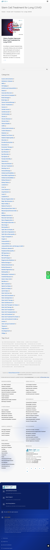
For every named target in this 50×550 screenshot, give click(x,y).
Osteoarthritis (5, 241)
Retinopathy (5, 272)
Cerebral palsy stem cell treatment (34, 343)
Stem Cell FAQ (4, 453)
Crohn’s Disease (6, 130)
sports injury (5, 290)
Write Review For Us (6, 466)
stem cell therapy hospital (38, 359)
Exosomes (4, 144)
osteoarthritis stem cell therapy (21, 349)
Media (3, 456)
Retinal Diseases (6, 267)
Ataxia (3, 90)
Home (3, 11)
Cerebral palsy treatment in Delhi (37, 345)
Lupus (3, 194)
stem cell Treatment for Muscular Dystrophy (10, 364)
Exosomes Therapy (7, 147)
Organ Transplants (7, 236)
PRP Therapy (5, 255)
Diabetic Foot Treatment (7, 413)
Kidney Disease (6, 180)
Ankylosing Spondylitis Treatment (33, 419)
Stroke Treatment (5, 395)
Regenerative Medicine (8, 260)
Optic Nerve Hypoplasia (8, 232)
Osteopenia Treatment (31, 408)
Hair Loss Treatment (6, 431)
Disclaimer (4, 468)
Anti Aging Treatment (6, 429)
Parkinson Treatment (6, 386)
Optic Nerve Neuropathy (8, 234)
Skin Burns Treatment (6, 411)
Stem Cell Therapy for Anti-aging (26, 357)
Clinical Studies (6, 123)
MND (3, 213)
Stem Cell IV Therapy (7, 300)
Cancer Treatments (7, 104)
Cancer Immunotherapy (8, 102)
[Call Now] (48, 273)
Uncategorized (6, 330)
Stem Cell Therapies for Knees (10, 305)
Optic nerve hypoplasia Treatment (33, 439)
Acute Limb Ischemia (7, 78)
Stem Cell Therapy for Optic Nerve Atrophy (10, 359)
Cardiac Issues (5, 109)
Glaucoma (4, 161)
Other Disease (6, 406)
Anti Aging (4, 86)
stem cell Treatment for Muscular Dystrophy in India (30, 364)
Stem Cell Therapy (7, 307)
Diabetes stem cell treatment (7, 347)
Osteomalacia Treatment (31, 406)
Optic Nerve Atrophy (7, 229)
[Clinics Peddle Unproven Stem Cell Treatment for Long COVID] (13, 27)
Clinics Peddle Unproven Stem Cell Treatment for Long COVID (11, 40)
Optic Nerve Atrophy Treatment (32, 429)
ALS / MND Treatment (6, 384)
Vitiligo (3, 333)
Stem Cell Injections (7, 298)
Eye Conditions (6, 149)
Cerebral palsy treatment (24, 345)
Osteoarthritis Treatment (31, 402)
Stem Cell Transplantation (9, 312)
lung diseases (5, 192)
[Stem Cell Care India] (33, 450)
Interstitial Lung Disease (8, 175)
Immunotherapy (6, 170)
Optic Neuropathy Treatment (32, 437)
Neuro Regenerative (7, 220)
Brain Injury (4, 100)
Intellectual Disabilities (8, 173)
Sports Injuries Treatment (31, 417)
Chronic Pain (5, 121)
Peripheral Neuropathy (8, 250)
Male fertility (5, 203)
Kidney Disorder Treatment (31, 386)
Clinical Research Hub (13, 372)
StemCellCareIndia (5, 355)
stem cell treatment (7, 314)
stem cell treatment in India (9, 319)
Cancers (4, 107)
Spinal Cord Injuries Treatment (32, 415)
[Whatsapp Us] (48, 277)
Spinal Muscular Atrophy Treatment (9, 399)
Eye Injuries (5, 156)
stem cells (40, 355)
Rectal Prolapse (6, 257)
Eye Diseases (5, 151)
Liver (3, 187)
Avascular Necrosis (7, 93)
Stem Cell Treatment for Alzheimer (9, 392)
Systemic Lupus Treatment (31, 413)
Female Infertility (6, 158)
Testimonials (4, 451)
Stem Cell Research (7, 302)
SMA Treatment (6, 283)
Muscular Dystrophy (7, 217)
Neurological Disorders (8, 222)
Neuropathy (5, 227)
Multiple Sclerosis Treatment (8, 394)
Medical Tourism (6, 206)
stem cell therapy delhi (14, 357)
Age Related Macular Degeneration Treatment (36, 431)
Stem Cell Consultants (7, 295)
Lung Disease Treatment (31, 392)
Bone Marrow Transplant (7, 447)
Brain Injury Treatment (6, 401)
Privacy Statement (5, 443)
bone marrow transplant (8, 95)
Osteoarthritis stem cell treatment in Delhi (10, 351)
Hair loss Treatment (7, 166)
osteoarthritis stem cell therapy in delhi (12, 246)
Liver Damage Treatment (31, 384)
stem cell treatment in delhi (7, 366)
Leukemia (4, 184)
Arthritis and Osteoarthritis (9, 88)
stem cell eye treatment (32, 355)
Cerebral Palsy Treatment (7, 388)
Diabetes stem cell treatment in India (21, 347)
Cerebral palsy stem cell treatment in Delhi (10, 345)
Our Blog (3, 449)
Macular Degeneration (8, 199)
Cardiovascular (6, 111)
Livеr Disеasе (5, 189)
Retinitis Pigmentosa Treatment (32, 440)
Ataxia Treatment (5, 397)
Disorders (4, 140)
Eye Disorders (5, 154)
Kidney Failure (5, 182)
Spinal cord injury (15, 353)
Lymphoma (5, 196)
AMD (3, 83)
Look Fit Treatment (6, 433)
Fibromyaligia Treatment (31, 404)
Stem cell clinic (13, 355)
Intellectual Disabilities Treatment (9, 419)
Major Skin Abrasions (7, 201)
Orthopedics (29, 399)
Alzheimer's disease (7, 81)
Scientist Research (7, 276)
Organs (3, 239)
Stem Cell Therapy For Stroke (25, 359)
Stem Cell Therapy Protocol (7, 460)
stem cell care (42, 353)
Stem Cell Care (6, 293)
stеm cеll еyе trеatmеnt (8, 323)
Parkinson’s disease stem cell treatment (35, 351)
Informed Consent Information (8, 464)
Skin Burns (4, 281)
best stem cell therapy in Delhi (8, 343)
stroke (3, 321)
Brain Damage (5, 97)
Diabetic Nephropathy (7, 137)
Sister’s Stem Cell (6, 279)
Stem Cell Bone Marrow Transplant (31, 353)
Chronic (4, 116)
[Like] (5, 60)
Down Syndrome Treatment (7, 417)
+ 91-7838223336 (35, 461)
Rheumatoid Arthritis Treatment (32, 411)
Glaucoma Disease (7, 163)
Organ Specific (30, 381)
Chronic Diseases (6, 118)
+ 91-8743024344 (37, 459)
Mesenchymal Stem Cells (8, 208)
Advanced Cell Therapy (6, 458)
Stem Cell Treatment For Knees (10, 316)
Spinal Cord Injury (6, 286)
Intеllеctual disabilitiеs (8, 177)
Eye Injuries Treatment (31, 435)
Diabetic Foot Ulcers (7, 135)
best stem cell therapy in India (20, 343)
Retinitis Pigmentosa (7, 269)
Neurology (4, 225)
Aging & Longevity (7, 426)
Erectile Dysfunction (7, 142)
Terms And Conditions (6, 445)
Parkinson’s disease (7, 248)
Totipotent (4, 328)
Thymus (4, 326)
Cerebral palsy (5, 114)
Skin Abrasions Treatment (7, 415)
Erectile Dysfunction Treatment (32, 394)
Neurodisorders (6, 381)
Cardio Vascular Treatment (31, 388)
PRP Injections (5, 253)
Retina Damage (6, 262)
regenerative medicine (6, 353)
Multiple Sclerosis (6, 215)
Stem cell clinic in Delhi (22, 355)
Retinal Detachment (7, 265)
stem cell (21, 353)
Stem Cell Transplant (7, 309)
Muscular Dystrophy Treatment (8, 390)
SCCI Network (4, 462)
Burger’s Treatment (30, 390)
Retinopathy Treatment (8, 274)
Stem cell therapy (5, 357)
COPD (3, 126)
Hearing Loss (5, 168)
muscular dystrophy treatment (7, 349)
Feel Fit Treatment (5, 435)
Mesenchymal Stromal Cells (9, 210)
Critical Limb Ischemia (7, 128)
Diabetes (4, 133)
